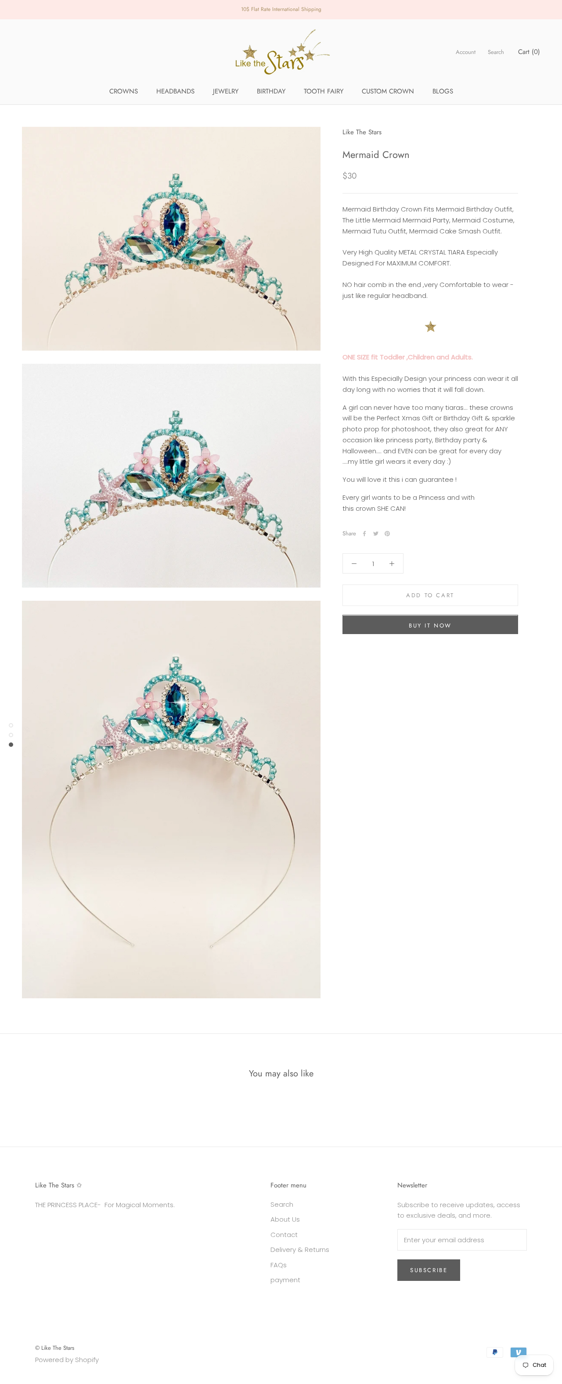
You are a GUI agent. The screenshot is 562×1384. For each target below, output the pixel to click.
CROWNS (123, 91)
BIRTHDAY (271, 91)
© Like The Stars (54, 1348)
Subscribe (428, 1270)
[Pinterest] (387, 533)
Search (496, 52)
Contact (284, 1234)
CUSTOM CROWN (388, 91)
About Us (285, 1219)
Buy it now (430, 626)
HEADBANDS (175, 91)
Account (466, 52)
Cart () (529, 52)
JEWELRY (225, 91)
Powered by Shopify (67, 1359)
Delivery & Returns (299, 1249)
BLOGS (442, 91)
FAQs (278, 1264)
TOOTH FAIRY (323, 91)
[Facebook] (364, 533)
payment (285, 1279)
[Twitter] (375, 533)
